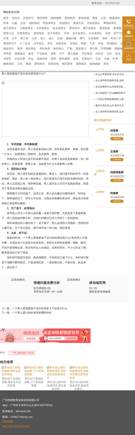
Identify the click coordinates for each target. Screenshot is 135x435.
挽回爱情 (42, 18)
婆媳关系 (78, 23)
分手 (14, 38)
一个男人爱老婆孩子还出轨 (22, 353)
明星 (83, 43)
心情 (103, 18)
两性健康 (64, 58)
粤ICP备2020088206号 (16, 426)
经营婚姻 (106, 48)
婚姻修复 (120, 48)
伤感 (60, 38)
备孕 (31, 53)
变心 (42, 38)
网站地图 (7, 421)
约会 (31, 58)
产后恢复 (42, 53)
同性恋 (16, 18)
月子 (62, 53)
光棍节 (7, 58)
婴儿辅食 (73, 53)
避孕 (19, 48)
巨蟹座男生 (23, 33)
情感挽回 (112, 43)
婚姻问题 (71, 38)
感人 (51, 38)
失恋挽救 (93, 38)
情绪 (104, 38)
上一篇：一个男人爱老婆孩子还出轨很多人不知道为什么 (35, 308)
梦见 (50, 43)
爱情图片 (118, 28)
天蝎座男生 (26, 28)
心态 (34, 38)
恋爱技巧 (28, 18)
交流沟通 (19, 58)
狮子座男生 (89, 28)
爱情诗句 (74, 28)
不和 (66, 33)
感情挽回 (34, 23)
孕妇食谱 (45, 48)
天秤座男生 (42, 28)
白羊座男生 (95, 33)
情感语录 (42, 58)
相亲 (6, 18)
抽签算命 (61, 43)
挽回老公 (58, 48)
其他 (75, 58)
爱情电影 (39, 33)
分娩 (14, 23)
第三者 (24, 38)
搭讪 (118, 53)
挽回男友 (31, 48)
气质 (92, 43)
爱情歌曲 (104, 28)
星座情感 (83, 18)
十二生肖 (25, 43)
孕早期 (7, 53)
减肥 (53, 53)
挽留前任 (8, 48)
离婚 (94, 18)
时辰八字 (116, 38)
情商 (53, 58)
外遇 (6, 38)
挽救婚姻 (56, 18)
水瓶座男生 (93, 23)
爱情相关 (70, 18)
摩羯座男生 (110, 23)
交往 (109, 53)
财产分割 (119, 33)
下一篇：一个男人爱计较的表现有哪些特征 (27, 312)
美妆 (100, 43)
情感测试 (64, 23)
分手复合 (39, 43)
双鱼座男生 (49, 23)
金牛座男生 (79, 33)
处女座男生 (59, 28)
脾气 (82, 38)
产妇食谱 (87, 53)
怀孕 (6, 23)
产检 (69, 48)
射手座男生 (9, 28)
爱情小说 (8, 33)
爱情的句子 (9, 43)
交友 (23, 23)
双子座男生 (54, 33)
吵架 (108, 33)
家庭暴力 (81, 48)
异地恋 (74, 43)
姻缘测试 (114, 18)
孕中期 (93, 48)
